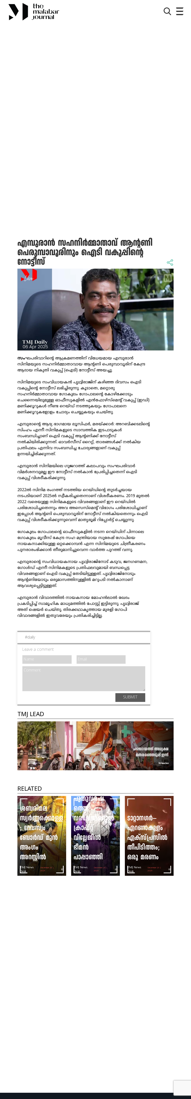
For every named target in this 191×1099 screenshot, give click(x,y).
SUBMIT (130, 697)
